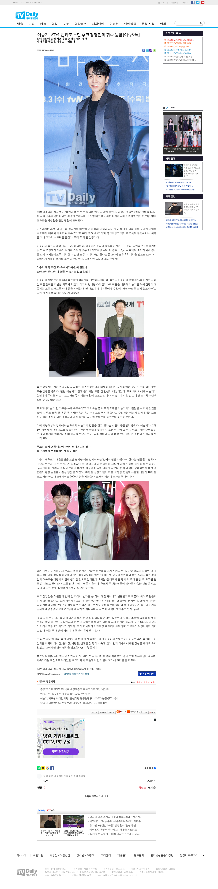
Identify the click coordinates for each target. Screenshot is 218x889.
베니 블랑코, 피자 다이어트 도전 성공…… (182, 189)
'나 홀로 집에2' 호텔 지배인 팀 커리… (180, 182)
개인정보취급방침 (60, 855)
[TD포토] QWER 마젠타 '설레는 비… (180, 53)
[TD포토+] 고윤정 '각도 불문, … (172, 150)
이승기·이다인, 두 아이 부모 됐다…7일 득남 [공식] (66, 693)
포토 (66, 23)
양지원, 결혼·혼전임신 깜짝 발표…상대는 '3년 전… (116, 817)
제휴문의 (122, 855)
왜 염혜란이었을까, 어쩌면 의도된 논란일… (182, 224)
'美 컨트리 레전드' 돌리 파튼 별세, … (179, 186)
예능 (43, 23)
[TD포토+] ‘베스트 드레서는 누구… (192, 150)
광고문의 (139, 855)
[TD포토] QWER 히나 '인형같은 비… (180, 43)
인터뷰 (114, 23)
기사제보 (184, 3)
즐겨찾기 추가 (18, 2)
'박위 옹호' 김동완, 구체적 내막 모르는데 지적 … (114, 834)
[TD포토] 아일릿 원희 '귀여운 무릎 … (180, 56)
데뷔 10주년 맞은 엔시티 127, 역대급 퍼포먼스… (114, 829)
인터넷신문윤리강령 (161, 855)
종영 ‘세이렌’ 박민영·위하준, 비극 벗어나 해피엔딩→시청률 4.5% (73, 702)
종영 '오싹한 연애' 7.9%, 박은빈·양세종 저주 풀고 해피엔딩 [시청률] (74, 689)
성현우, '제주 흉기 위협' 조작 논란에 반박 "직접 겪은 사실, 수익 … (50, 833)
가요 (32, 23)
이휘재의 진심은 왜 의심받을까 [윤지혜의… (182, 227)
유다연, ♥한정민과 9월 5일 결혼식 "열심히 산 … (114, 825)
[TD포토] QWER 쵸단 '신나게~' (178, 46)
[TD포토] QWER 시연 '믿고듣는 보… (180, 40)
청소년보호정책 (85, 855)
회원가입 (174, 3)
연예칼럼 (130, 23)
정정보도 (185, 855)
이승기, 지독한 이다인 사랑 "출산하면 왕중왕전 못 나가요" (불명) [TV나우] (78, 698)
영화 (55, 23)
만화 (163, 23)
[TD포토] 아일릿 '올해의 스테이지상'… (181, 60)
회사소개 (21, 855)
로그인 (165, 3)
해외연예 (98, 23)
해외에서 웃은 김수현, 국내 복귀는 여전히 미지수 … (117, 821)
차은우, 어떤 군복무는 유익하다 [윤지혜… (182, 220)
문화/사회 (148, 23)
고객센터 (106, 855)
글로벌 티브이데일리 (34, 2)
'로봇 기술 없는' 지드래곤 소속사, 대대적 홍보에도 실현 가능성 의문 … (73, 833)
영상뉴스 (81, 23)
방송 (20, 23)
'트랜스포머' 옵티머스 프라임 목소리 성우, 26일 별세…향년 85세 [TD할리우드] (192, 170)
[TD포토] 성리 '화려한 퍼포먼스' (178, 50)
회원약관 (38, 855)
